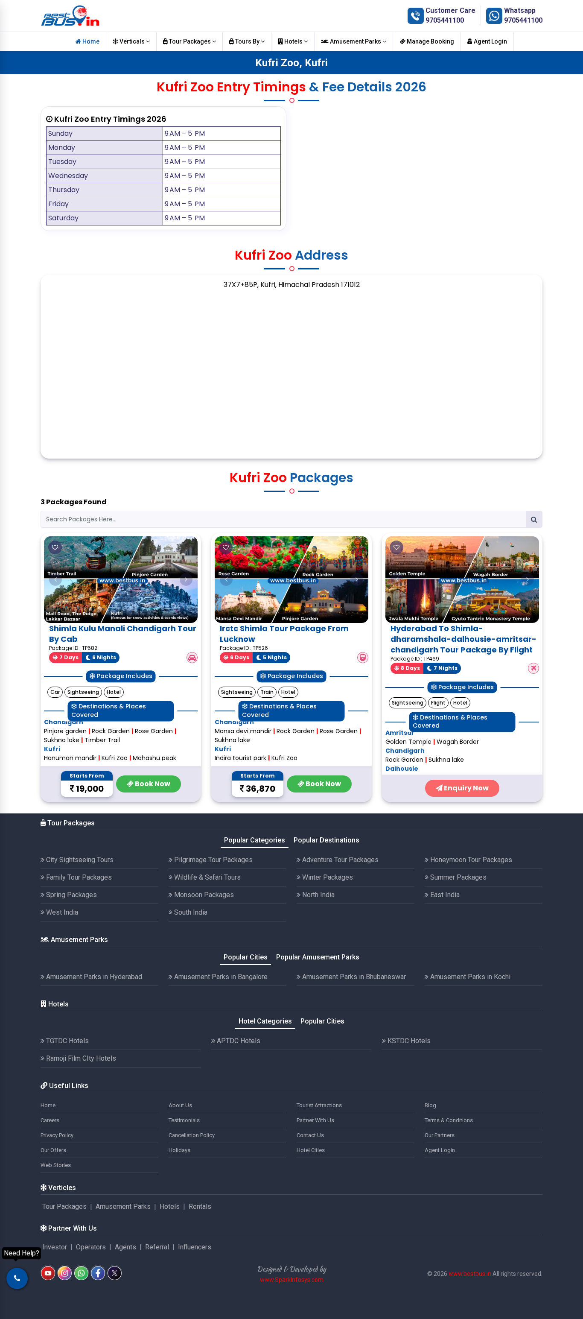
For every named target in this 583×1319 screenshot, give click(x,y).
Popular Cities (246, 957)
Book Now (152, 784)
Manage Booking (429, 41)
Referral (157, 1247)
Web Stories (56, 1165)
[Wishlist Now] (55, 547)
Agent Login (489, 41)
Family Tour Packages (78, 877)
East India (444, 895)
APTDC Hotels (237, 1041)
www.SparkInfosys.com (292, 1279)
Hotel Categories (265, 1021)
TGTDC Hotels (66, 1041)
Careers (50, 1120)
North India (317, 895)
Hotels (293, 41)
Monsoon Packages (203, 895)
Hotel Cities (311, 1150)
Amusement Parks (355, 41)
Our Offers (53, 1150)
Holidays (179, 1150)
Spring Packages (70, 895)
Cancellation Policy (192, 1135)
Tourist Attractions (319, 1105)
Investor (54, 1247)
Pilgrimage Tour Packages (212, 860)
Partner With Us (315, 1120)
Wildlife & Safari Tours (206, 877)
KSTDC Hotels (408, 1041)
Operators (91, 1247)
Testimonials (184, 1120)
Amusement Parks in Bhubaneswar (353, 977)
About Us (180, 1105)
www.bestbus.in (470, 1273)
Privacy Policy (57, 1135)
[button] (55, 579)
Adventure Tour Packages (339, 860)
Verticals (132, 41)
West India (61, 912)
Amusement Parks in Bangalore (220, 977)
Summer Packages (458, 877)
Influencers (194, 1247)
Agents (125, 1247)
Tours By (247, 41)
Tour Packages (190, 41)
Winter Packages (326, 877)
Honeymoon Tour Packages (470, 860)
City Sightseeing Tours (79, 860)
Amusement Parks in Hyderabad (93, 977)
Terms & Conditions (449, 1120)
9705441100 (445, 20)
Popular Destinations (326, 840)
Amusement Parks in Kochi (469, 977)
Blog (430, 1105)
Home (90, 41)
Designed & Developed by (291, 1269)
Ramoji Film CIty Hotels (80, 1058)
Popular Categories (254, 840)
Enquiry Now (466, 788)
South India (189, 912)
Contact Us (310, 1135)
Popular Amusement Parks (317, 957)
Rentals (200, 1206)
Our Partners (440, 1135)
